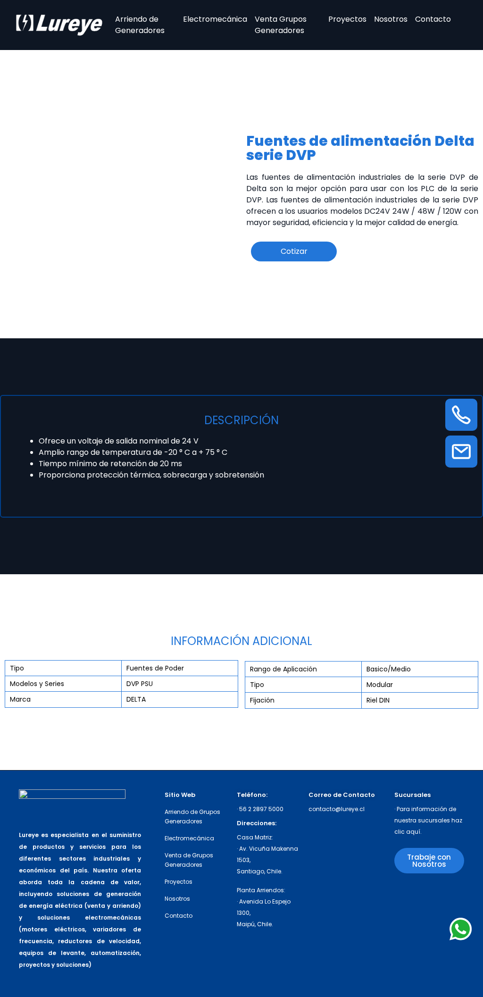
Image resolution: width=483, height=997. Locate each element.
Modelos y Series (37, 683)
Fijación (262, 700)
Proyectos (347, 19)
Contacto (433, 19)
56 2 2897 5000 (261, 809)
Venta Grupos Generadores (281, 25)
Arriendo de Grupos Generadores (192, 816)
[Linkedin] (403, 913)
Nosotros (391, 19)
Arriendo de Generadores (140, 25)
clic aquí (407, 832)
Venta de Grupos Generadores (189, 860)
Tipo (17, 668)
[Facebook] (439, 895)
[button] (429, 860)
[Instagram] (403, 895)
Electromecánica (215, 19)
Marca (20, 699)
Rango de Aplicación (283, 669)
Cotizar (294, 251)
